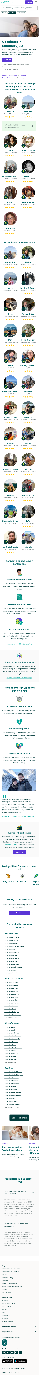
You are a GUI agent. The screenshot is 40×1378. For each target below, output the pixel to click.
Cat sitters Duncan (10, 955)
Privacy (17, 1372)
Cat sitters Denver (10, 1057)
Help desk (5, 1281)
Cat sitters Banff (10, 1009)
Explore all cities (19, 1118)
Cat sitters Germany (11, 1084)
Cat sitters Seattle (10, 1051)
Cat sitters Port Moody (12, 961)
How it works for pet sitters (10, 1272)
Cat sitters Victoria (11, 940)
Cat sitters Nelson (10, 949)
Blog (3, 1312)
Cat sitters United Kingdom (13, 1075)
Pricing (4, 1275)
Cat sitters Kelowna (11, 943)
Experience (21, 13)
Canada (23, 76)
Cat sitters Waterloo (11, 1003)
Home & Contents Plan (9, 1284)
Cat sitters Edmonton (11, 994)
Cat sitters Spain (10, 1087)
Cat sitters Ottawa (11, 991)
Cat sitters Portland (11, 1054)
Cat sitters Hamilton (11, 1000)
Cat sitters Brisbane (11, 1042)
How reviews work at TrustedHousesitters (12, 1148)
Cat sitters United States (13, 1072)
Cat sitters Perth (10, 1045)
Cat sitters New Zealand (12, 1093)
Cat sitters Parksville (11, 958)
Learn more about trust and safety (19, 644)
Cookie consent (7, 1292)
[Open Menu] (36, 2)
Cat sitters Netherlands (12, 1096)
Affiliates (5, 1318)
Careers (4, 1309)
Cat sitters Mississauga (12, 1015)
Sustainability (6, 1306)
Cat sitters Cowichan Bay (13, 967)
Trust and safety (7, 1278)
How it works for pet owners (11, 1269)
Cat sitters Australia (11, 1078)
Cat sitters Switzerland (12, 1104)
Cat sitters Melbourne (12, 1033)
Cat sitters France (10, 1090)
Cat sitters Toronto (11, 982)
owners (5, 1143)
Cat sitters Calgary (11, 988)
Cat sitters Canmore (11, 997)
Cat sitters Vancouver (12, 937)
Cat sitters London (10, 1027)
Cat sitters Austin (10, 1060)
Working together (8, 1321)
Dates (4, 13)
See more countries (11, 1107)
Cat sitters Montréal (11, 985)
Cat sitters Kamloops (11, 952)
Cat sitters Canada (11, 1081)
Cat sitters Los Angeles (12, 1039)
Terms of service (7, 1372)
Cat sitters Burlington (11, 1012)
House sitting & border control (12, 1287)
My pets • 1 (11, 13)
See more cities (10, 1063)
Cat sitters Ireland (10, 1101)
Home (4, 76)
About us (5, 1300)
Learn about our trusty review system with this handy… (13, 1155)
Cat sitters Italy (9, 1099)
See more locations (11, 973)
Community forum (8, 1303)
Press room (5, 1315)
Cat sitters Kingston (11, 1006)
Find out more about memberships (19, 678)
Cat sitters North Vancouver (14, 946)
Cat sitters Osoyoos (11, 970)
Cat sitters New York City (12, 1036)
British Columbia (8, 78)
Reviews (4, 1289)
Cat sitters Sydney (10, 1030)
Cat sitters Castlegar (11, 964)
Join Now (29, 2)
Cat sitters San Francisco (13, 1048)
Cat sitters (13, 76)
